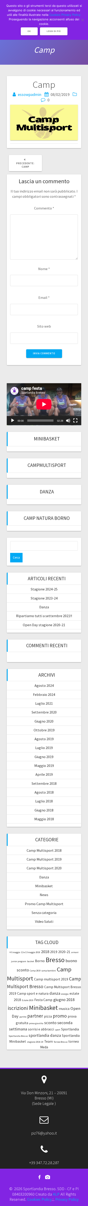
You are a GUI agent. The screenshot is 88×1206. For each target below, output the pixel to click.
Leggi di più (54, 31)
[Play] (12, 420)
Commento (44, 208)
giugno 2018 (63, 999)
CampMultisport (47, 465)
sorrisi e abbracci (41, 1029)
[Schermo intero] (75, 420)
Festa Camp (43, 1000)
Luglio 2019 (44, 747)
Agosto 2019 (44, 739)
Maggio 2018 (44, 819)
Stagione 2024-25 (44, 589)
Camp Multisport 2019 (44, 859)
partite (22, 1016)
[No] (82, 20)
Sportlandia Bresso (18, 1036)
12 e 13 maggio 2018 (30, 952)
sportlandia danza (45, 1035)
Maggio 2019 (44, 765)
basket (30, 961)
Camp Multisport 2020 (44, 868)
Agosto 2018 (44, 792)
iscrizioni (18, 1008)
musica (64, 1008)
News (44, 894)
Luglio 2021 (44, 703)
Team (48, 1041)
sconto (50, 1022)
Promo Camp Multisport (44, 904)
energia (65, 993)
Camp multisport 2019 (51, 979)
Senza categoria (44, 912)
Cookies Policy (39, 1199)
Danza (47, 492)
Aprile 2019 (44, 774)
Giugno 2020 (44, 721)
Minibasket (47, 439)
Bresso (55, 960)
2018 (45, 951)
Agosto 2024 (44, 685)
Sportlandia (70, 1029)
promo (60, 1016)
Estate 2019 (27, 1000)
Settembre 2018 (44, 783)
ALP (56, 1194)
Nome (44, 268)
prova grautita (36, 1023)
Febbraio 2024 (44, 694)
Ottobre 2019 (44, 730)
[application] (44, 404)
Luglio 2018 (44, 801)
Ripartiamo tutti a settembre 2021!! (44, 616)
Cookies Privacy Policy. (65, 15)
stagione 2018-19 (35, 1041)
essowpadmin (29, 94)
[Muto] (68, 420)
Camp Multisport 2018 (44, 850)
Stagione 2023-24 (44, 598)
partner (35, 1016)
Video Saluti (44, 921)
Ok (29, 31)
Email (44, 297)
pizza (48, 1016)
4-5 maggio (14, 952)
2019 (53, 952)
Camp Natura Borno (47, 518)
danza (54, 993)
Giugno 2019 (44, 756)
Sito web (44, 326)
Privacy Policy (67, 1199)
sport (57, 1029)
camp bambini (49, 970)
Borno (40, 961)
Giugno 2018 (44, 810)
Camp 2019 (35, 970)
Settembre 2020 (44, 712)
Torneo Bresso (60, 1041)
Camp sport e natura (33, 993)
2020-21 (64, 952)
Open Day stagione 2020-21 (44, 625)
